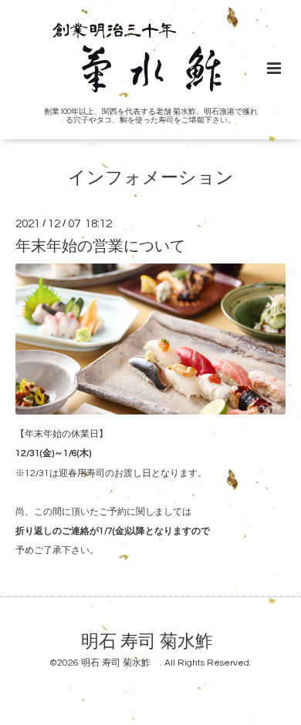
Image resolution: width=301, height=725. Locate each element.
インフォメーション (151, 178)
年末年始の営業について (100, 245)
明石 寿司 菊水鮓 (156, 641)
